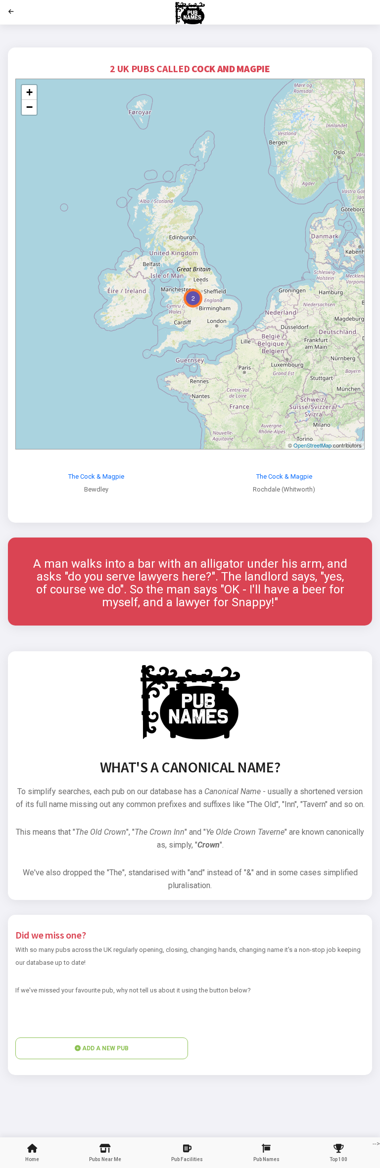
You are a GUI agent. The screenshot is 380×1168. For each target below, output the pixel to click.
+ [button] (29, 92)
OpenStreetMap (312, 445)
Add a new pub (105, 1048)
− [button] (29, 107)
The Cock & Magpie (96, 476)
